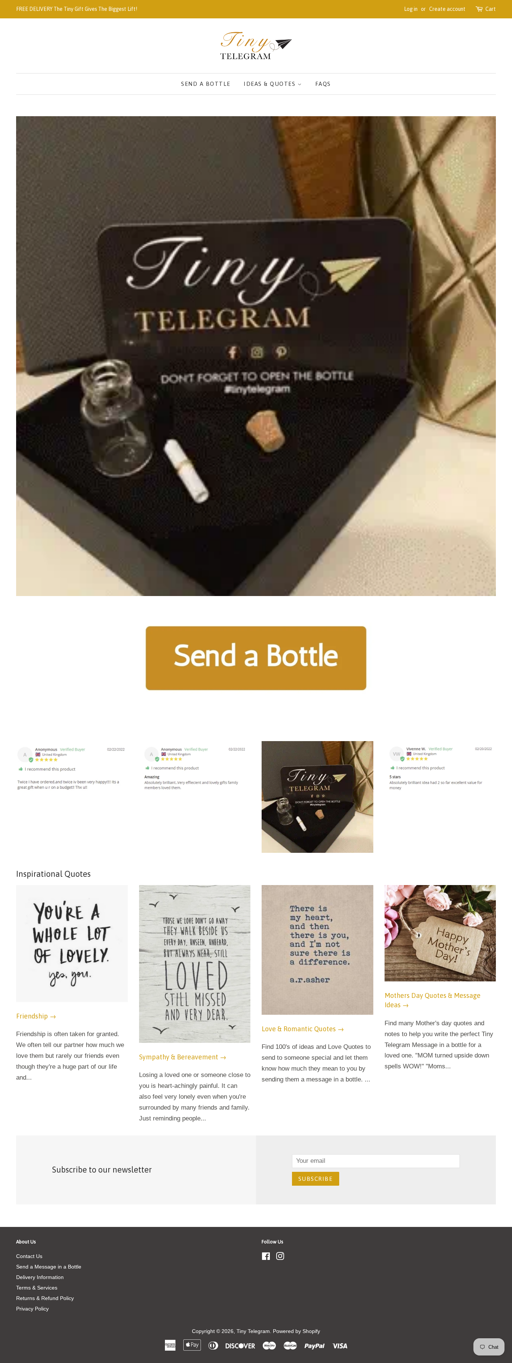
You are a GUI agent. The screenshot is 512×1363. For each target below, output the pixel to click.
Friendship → (36, 1016)
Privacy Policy (32, 1309)
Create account (447, 9)
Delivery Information (40, 1277)
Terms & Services (36, 1288)
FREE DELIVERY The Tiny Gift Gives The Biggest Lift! (76, 9)
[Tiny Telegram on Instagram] (280, 1258)
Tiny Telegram (253, 1331)
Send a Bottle (206, 84)
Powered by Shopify (296, 1331)
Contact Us (29, 1256)
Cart (490, 9)
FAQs (323, 84)
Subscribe (315, 1179)
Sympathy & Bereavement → (182, 1057)
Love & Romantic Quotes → (303, 1029)
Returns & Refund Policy (45, 1298)
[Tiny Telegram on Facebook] (266, 1258)
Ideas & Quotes (271, 84)
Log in (411, 9)
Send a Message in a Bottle (48, 1267)
